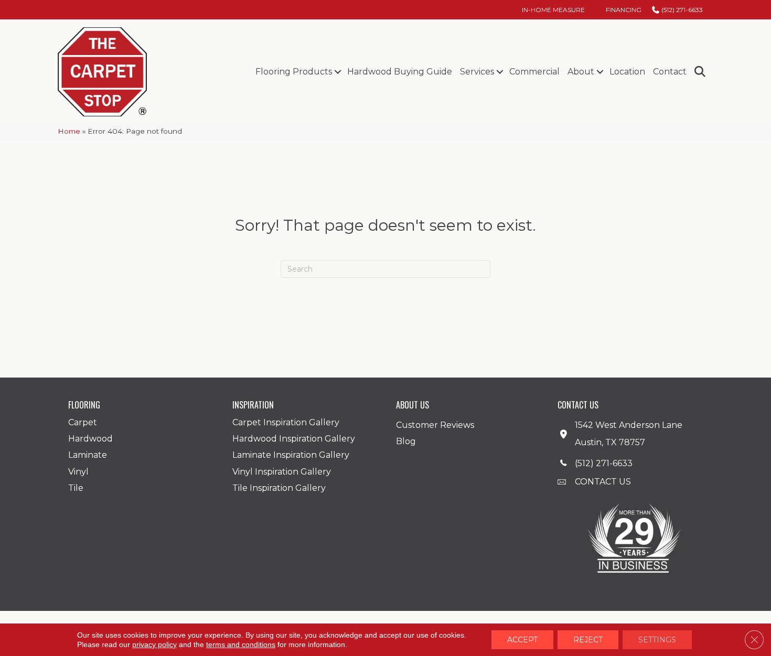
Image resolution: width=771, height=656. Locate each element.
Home (69, 131)
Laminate (87, 455)
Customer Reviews (435, 425)
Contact (670, 72)
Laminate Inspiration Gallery (290, 455)
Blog (406, 441)
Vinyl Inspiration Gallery (281, 472)
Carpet (82, 422)
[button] (337, 72)
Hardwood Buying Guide (399, 72)
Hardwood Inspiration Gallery (293, 439)
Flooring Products (293, 72)
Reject (588, 639)
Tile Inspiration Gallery (279, 488)
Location (627, 72)
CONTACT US (603, 482)
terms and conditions (240, 644)
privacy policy (154, 644)
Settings (657, 639)
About (580, 72)
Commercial (534, 72)
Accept (522, 639)
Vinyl (78, 472)
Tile (75, 488)
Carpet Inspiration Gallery (285, 422)
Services (477, 72)
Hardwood (90, 439)
